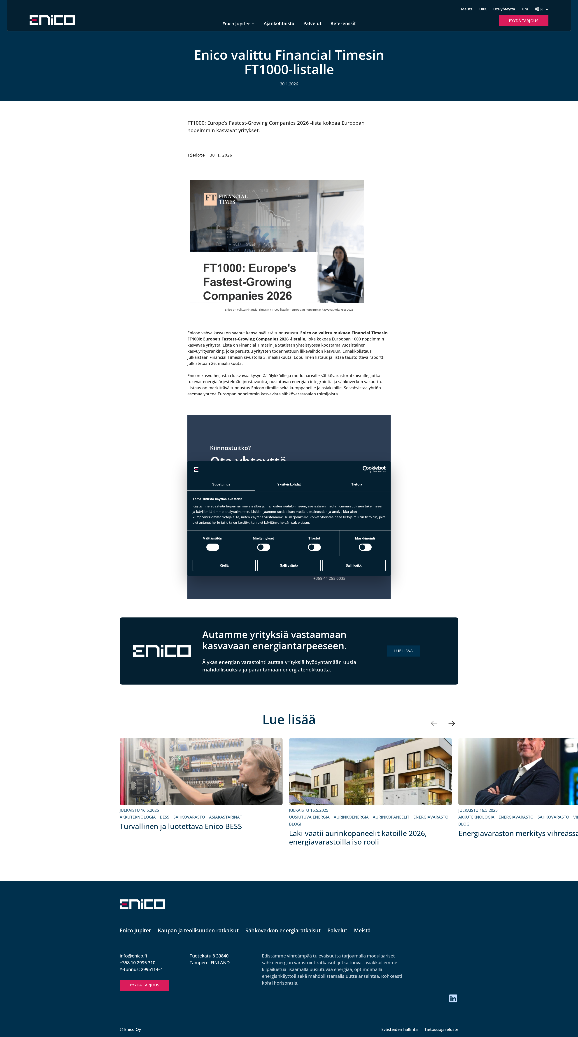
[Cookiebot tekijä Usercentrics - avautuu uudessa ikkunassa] (366, 469)
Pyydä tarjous (523, 20)
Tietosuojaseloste (441, 1029)
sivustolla (253, 357)
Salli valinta (289, 565)
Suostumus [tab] (221, 484)
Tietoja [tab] (356, 484)
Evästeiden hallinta (399, 1029)
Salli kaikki (354, 565)
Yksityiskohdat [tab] (289, 484)
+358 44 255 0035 (329, 578)
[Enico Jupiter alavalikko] (253, 23)
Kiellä (224, 565)
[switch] (263, 547)
